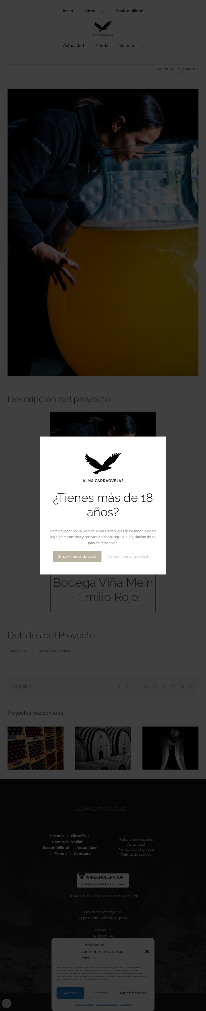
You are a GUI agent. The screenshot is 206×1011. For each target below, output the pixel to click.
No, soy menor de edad (128, 556)
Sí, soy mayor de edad (77, 556)
